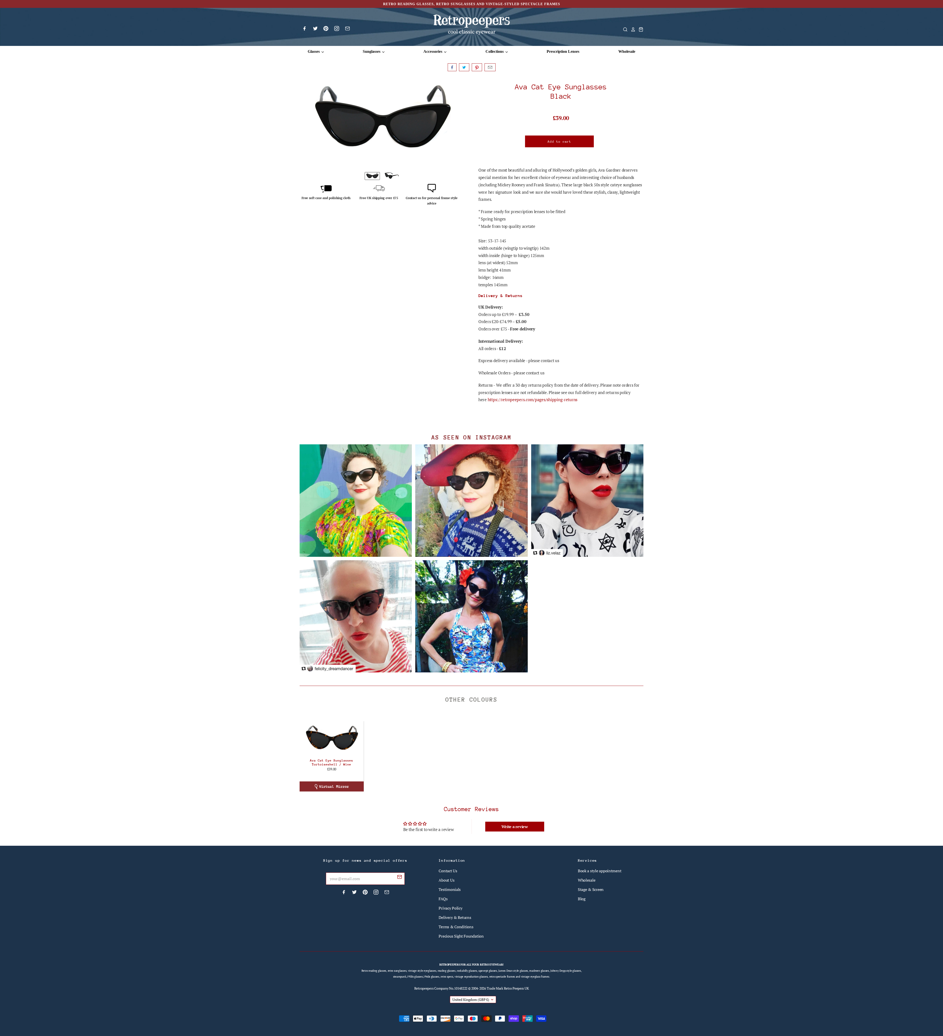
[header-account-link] (632, 29)
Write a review (514, 826)
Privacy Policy (450, 908)
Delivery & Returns (455, 917)
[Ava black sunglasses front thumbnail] (372, 176)
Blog (581, 898)
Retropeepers (424, 988)
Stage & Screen (591, 889)
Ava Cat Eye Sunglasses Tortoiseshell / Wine (331, 762)
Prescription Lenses (563, 51)
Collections (495, 51)
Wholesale (626, 51)
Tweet (464, 67)
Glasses (314, 51)
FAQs (443, 898)
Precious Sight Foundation (461, 936)
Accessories (433, 51)
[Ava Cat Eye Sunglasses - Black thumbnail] (392, 176)
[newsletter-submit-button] (399, 878)
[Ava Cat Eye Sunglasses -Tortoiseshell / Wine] (332, 739)
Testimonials (450, 889)
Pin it (477, 67)
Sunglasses (372, 51)
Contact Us (448, 870)
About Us (446, 880)
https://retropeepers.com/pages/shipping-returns (532, 399)
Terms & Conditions (456, 926)
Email (490, 67)
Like (452, 67)
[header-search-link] (624, 29)
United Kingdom (470, 999)
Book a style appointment (600, 870)
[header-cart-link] (639, 29)
